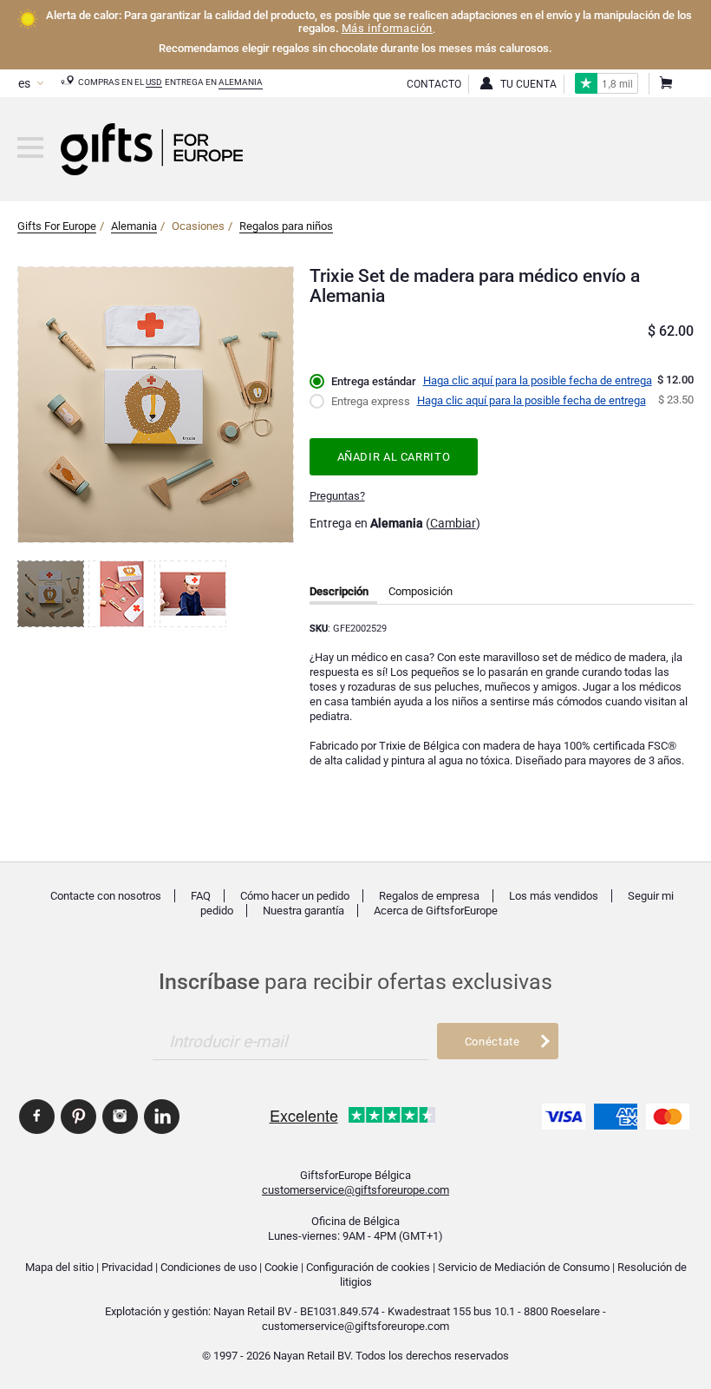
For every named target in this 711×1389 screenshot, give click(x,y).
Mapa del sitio (59, 1267)
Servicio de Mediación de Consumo (524, 1267)
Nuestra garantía (303, 910)
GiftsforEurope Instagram (120, 1116)
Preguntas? (337, 495)
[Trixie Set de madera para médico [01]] (52, 593)
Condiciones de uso (208, 1267)
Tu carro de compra (665, 84)
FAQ (201, 895)
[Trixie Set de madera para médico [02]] (124, 593)
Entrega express (370, 401)
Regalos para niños (286, 226)
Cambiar (453, 523)
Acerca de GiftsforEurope (436, 910)
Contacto (434, 84)
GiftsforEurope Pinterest (78, 1116)
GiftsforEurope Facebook (37, 1116)
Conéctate (492, 1041)
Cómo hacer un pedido (294, 895)
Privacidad (127, 1267)
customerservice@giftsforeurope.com (355, 1189)
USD (154, 82)
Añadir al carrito (394, 456)
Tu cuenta (528, 84)
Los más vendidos (553, 895)
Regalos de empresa (429, 895)
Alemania (241, 82)
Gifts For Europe (56, 226)
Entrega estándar (373, 381)
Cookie (281, 1267)
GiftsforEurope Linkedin (161, 1116)
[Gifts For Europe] (30, 147)
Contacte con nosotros (105, 895)
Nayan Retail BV (252, 1311)
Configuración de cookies (368, 1267)
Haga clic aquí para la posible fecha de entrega (537, 380)
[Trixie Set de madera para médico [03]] (195, 593)
